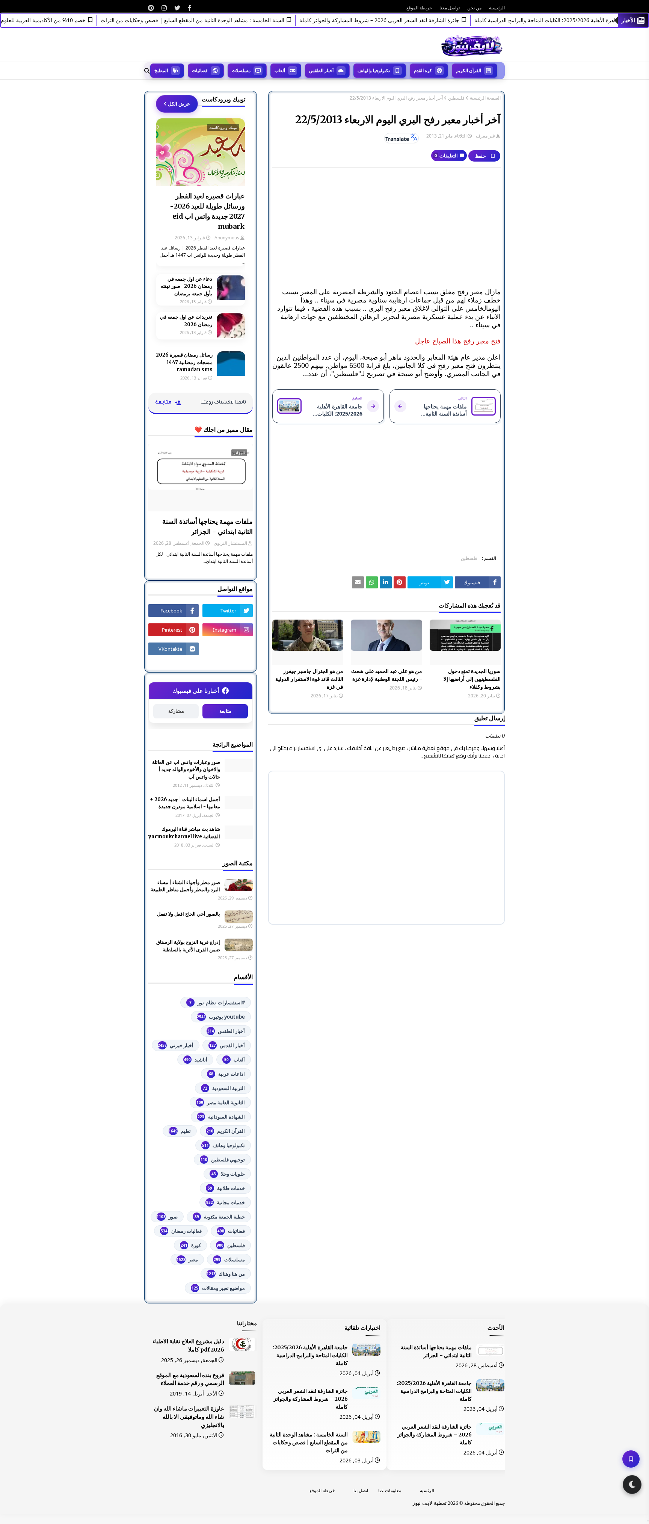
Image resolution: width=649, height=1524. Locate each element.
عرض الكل (179, 103)
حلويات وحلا (228, 1173)
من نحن (474, 8)
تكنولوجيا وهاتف (223, 1145)
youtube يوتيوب (221, 1016)
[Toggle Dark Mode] (632, 1484)
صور (167, 1216)
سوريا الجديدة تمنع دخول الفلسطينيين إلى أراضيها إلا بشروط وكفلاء (472, 679)
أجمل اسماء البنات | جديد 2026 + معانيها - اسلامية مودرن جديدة (185, 803)
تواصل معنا (449, 8)
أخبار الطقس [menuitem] (321, 70)
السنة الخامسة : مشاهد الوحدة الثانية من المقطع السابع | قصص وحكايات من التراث (215, 20)
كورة (191, 1245)
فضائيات (231, 1231)
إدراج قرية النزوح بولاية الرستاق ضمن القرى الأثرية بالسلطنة (188, 946)
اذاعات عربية (227, 1073)
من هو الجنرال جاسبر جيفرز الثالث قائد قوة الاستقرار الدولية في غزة (309, 679)
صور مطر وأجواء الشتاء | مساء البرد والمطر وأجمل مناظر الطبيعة (185, 886)
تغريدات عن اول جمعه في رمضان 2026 (186, 321)
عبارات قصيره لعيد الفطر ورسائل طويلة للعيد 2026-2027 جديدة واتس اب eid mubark (207, 211)
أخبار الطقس (226, 1031)
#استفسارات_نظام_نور (217, 1002)
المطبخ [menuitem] (161, 70)
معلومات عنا (389, 1490)
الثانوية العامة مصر (220, 1102)
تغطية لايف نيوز (429, 1502)
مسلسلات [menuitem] (241, 70)
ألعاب (234, 1059)
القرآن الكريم (226, 1131)
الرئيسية (497, 8)
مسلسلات (229, 1259)
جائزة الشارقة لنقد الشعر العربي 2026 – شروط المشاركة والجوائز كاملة (402, 20)
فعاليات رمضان (181, 1231)
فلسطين (456, 98)
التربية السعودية (224, 1088)
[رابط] (189, 8)
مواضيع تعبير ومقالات (218, 1288)
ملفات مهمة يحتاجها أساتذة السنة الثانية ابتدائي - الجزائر (207, 526)
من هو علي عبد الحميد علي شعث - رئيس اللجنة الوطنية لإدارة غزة (386, 675)
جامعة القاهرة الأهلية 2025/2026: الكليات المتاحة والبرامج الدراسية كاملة (434, 1391)
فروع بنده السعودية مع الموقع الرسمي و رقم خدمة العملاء (190, 1379)
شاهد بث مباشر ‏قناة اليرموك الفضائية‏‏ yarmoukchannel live (184, 833)
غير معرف (485, 136)
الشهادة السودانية (221, 1116)
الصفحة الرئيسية (485, 98)
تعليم (180, 1131)
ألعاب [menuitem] (280, 70)
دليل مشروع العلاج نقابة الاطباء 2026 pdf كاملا (188, 1345)
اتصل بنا (360, 1490)
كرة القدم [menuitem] (423, 70)
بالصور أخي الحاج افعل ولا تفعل (188, 914)
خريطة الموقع (419, 8)
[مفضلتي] (631, 1459)
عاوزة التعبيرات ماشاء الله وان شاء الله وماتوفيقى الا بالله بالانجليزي (189, 1417)
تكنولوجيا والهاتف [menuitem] (374, 70)
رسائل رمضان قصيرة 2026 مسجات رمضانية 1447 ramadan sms (184, 362)
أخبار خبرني (175, 1045)
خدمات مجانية (225, 1202)
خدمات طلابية (226, 1188)
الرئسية (427, 1490)
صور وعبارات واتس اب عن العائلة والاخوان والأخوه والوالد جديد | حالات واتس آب (186, 769)
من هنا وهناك (226, 1273)
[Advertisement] (386, 227)
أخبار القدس (227, 1045)
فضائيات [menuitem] (200, 70)
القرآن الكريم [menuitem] (468, 70)
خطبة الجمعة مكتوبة (220, 1216)
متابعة (225, 711)
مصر (187, 1259)
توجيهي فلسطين (223, 1159)
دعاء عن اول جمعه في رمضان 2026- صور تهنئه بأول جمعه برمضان (186, 286)
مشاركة (176, 711)
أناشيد (195, 1059)
